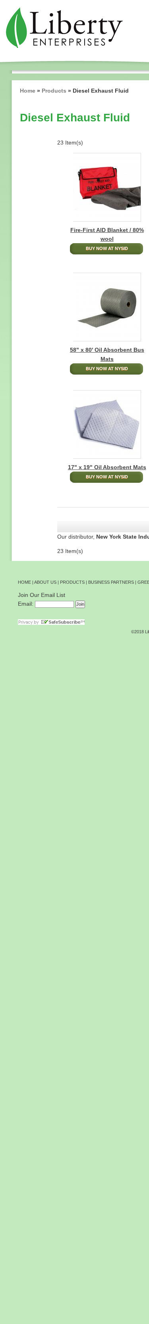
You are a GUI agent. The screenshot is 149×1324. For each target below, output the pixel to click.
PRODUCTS (72, 582)
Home (27, 90)
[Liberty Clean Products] (62, 27)
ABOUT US (45, 582)
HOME (24, 582)
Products (54, 90)
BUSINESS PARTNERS (111, 582)
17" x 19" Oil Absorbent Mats (107, 467)
